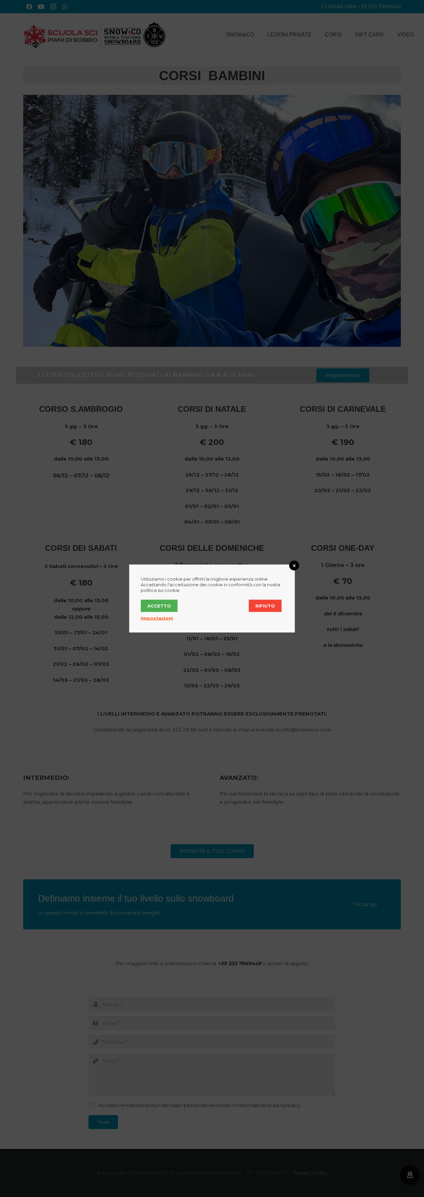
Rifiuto (265, 605)
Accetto (159, 605)
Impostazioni (157, 618)
